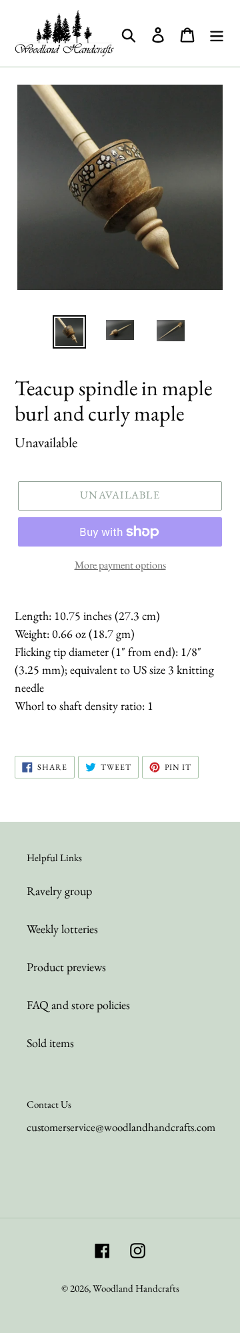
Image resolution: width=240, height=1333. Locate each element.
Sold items (50, 1042)
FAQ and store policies (78, 1004)
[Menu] (216, 33)
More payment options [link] (120, 565)
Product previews (66, 966)
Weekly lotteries (62, 928)
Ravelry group (59, 890)
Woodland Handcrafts (136, 1288)
